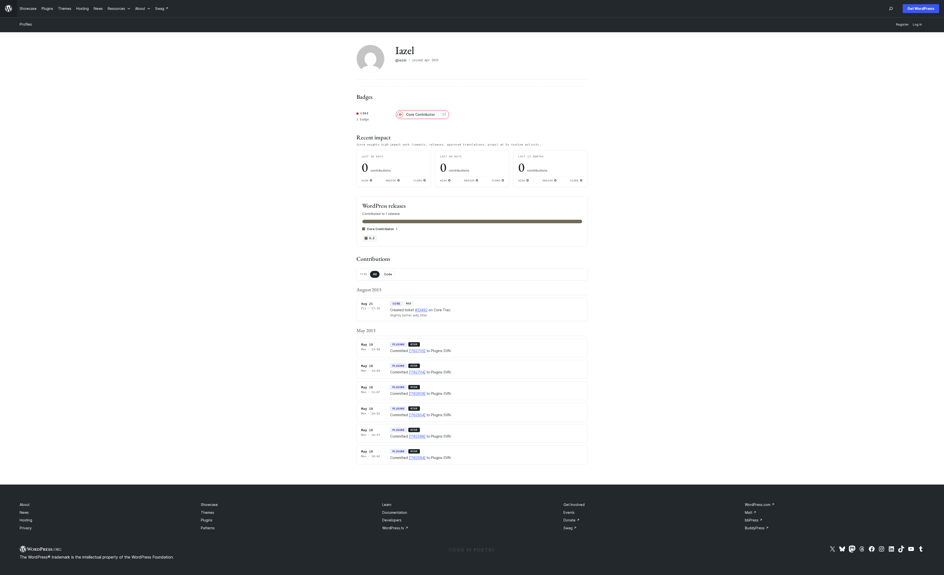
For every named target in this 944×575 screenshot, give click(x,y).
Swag (570, 528)
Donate (571, 520)
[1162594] (417, 458)
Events (569, 512)
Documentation (394, 512)
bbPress (754, 520)
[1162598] (417, 436)
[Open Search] (891, 8)
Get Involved (574, 504)
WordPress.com (760, 504)
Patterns (208, 528)
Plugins (206, 520)
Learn (386, 504)
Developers (391, 520)
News (24, 512)
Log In (917, 24)
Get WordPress (920, 8)
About (25, 504)
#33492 (421, 310)
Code (388, 274)
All (375, 274)
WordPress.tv (395, 528)
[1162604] (417, 415)
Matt (750, 512)
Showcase (209, 504)
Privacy (26, 528)
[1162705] (417, 351)
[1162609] (417, 393)
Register (902, 24)
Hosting (26, 520)
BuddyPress (757, 528)
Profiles (26, 24)
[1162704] (417, 372)
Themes (207, 512)
